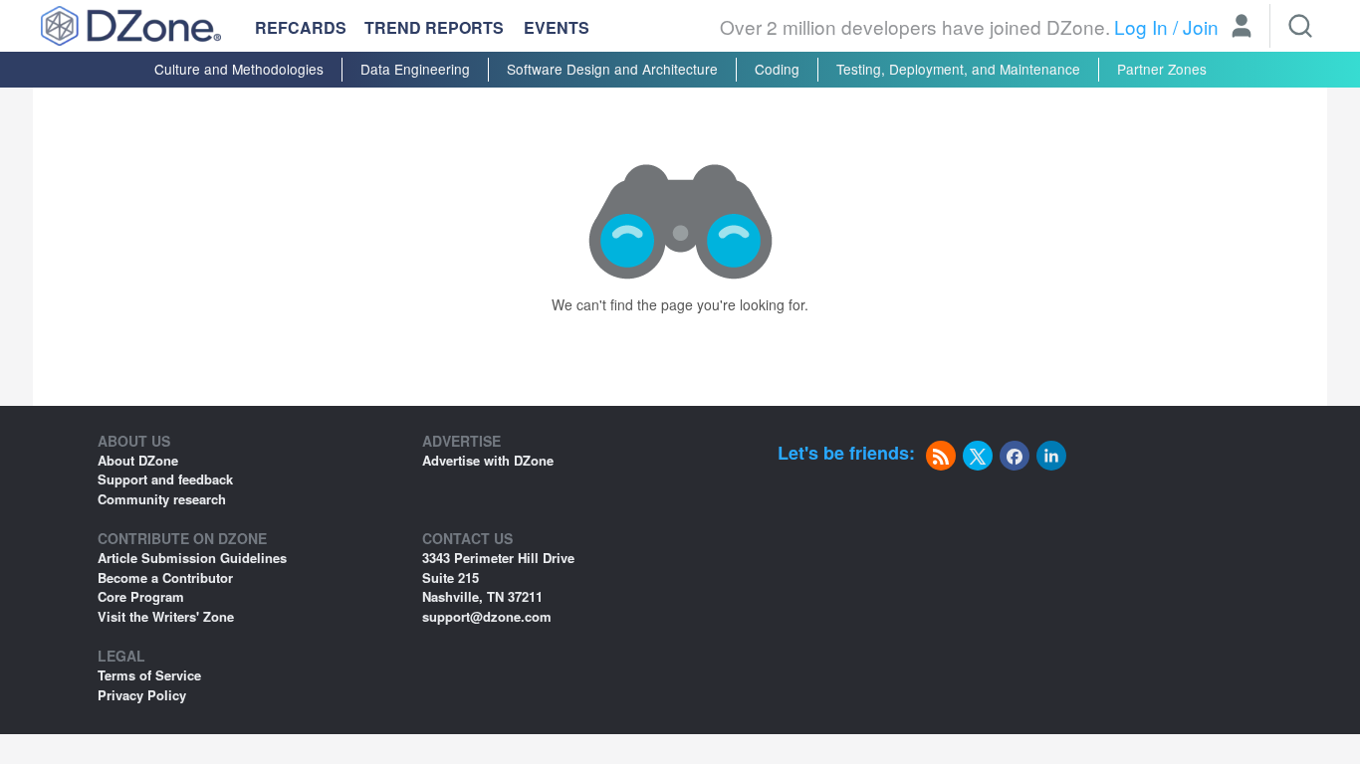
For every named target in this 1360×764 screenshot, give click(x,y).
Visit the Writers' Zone (166, 616)
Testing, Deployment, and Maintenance (958, 69)
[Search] (1300, 26)
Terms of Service (149, 675)
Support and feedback (165, 479)
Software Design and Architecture (612, 69)
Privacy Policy (142, 694)
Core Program (141, 596)
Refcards (300, 27)
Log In (1141, 26)
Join (1201, 26)
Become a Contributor (165, 577)
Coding (777, 69)
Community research (162, 498)
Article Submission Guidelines (192, 557)
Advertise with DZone (488, 460)
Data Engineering (415, 69)
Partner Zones (1162, 69)
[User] (1241, 28)
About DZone (138, 460)
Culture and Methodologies (239, 69)
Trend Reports (434, 27)
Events (556, 28)
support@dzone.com (487, 616)
